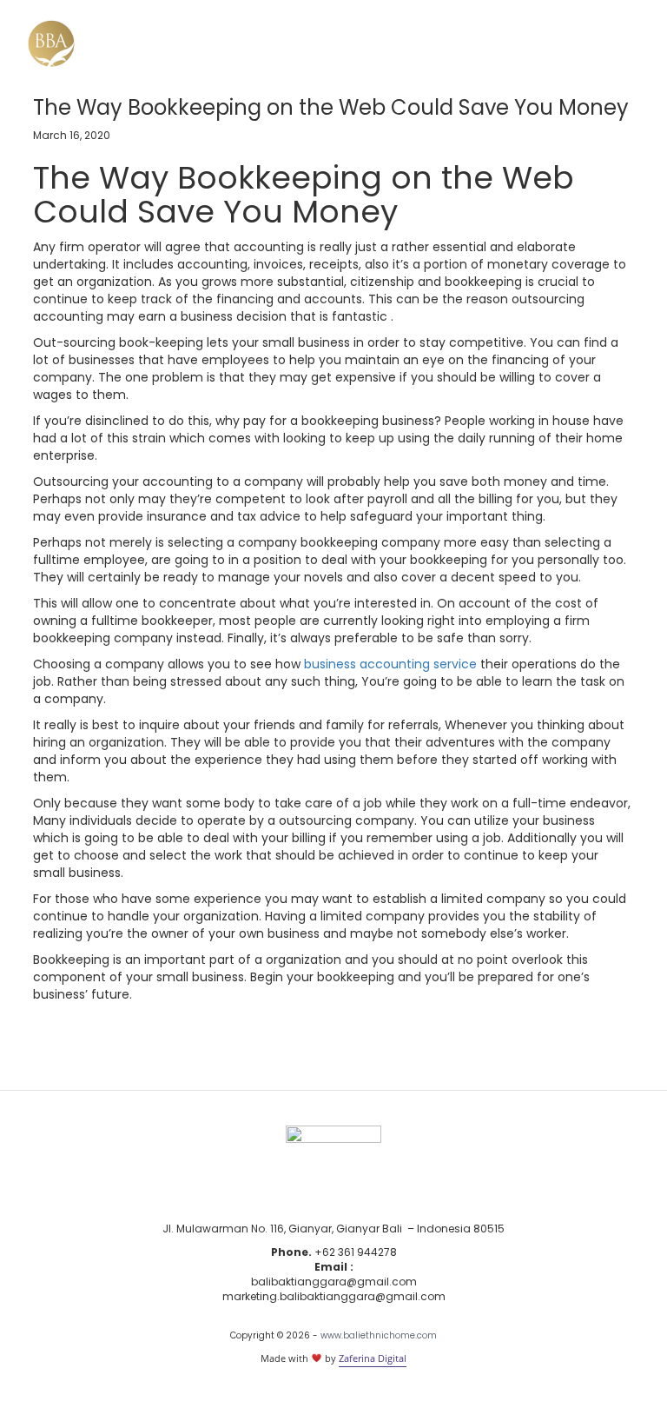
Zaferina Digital (372, 1358)
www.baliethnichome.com (378, 1335)
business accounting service (390, 664)
